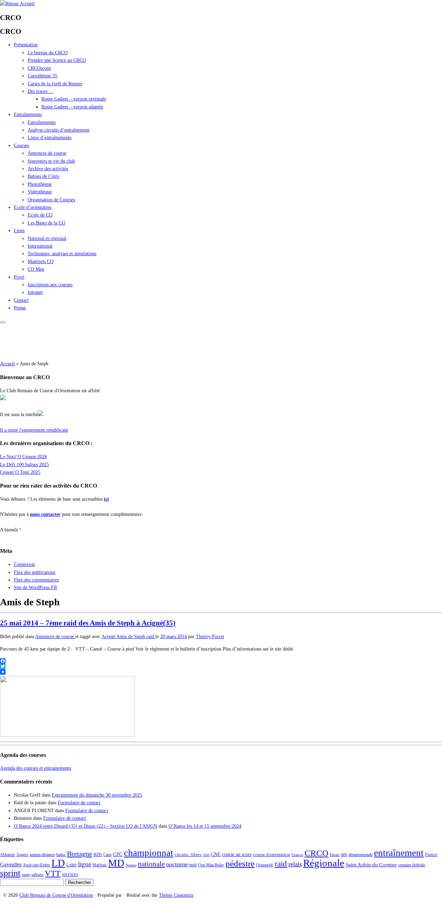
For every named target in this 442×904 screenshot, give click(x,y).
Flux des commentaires (36, 580)
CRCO (316, 853)
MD (116, 862)
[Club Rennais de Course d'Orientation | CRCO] (17, 3)
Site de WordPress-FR (35, 587)
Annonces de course (47, 153)
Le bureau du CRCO (48, 52)
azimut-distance (42, 854)
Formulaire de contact (79, 802)
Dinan (334, 855)
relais (295, 864)
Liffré (71, 864)
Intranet (35, 292)
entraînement (399, 853)
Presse (20, 307)
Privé (19, 277)
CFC (118, 854)
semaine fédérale (411, 865)
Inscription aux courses (50, 284)
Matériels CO (41, 261)
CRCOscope (39, 68)
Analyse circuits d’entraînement (58, 130)
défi (344, 854)
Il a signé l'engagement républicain (34, 430)
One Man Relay (211, 865)
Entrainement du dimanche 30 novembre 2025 (97, 795)
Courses (21, 145)
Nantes (131, 865)
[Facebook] (221, 661)
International (40, 246)
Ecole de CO (40, 215)
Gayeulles (11, 864)
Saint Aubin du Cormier (371, 864)
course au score (237, 854)
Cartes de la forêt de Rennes (55, 83)
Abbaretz (7, 854)
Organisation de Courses (51, 199)
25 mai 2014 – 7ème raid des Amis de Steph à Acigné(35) (87, 623)
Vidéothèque (40, 191)
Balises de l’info (43, 176)
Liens (19, 230)
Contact (21, 300)
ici (106, 499)
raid (150, 636)
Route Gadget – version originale (73, 99)
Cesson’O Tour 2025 (20, 472)
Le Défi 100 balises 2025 (24, 464)
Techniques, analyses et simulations (62, 253)
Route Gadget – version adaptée (72, 106)
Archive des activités (48, 168)
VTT (52, 873)
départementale (360, 854)
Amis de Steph (131, 636)
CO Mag (36, 269)
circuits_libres (188, 854)
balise (61, 854)
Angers (22, 854)
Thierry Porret (210, 636)
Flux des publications (34, 572)
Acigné (109, 636)
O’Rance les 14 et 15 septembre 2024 (205, 826)
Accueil (7, 363)
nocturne (177, 864)
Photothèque (40, 184)
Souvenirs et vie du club (51, 161)
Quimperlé (264, 865)
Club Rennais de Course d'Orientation (56, 895)
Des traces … (41, 91)
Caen (107, 854)
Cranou (297, 855)
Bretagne (79, 853)
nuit (193, 864)
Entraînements (28, 114)
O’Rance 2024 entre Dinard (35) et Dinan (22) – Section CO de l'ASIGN (85, 826)
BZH (98, 854)
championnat (148, 853)
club (206, 855)
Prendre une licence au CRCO (57, 60)
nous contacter (45, 514)
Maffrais (100, 865)
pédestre (239, 863)
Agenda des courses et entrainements (35, 768)
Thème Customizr (176, 895)
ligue (84, 864)
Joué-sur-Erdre (36, 864)
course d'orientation (271, 854)
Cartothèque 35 (42, 75)
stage (26, 874)
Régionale (323, 863)
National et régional (47, 238)
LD (58, 862)
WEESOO (70, 875)
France (431, 854)
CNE (216, 854)
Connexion (24, 564)
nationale (151, 864)
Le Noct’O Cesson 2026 (23, 456)
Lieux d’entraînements (49, 137)
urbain (37, 874)
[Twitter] (221, 666)
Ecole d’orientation (32, 207)
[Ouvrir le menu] (3, 322)
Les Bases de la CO (46, 222)
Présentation (26, 44)
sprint (10, 873)
